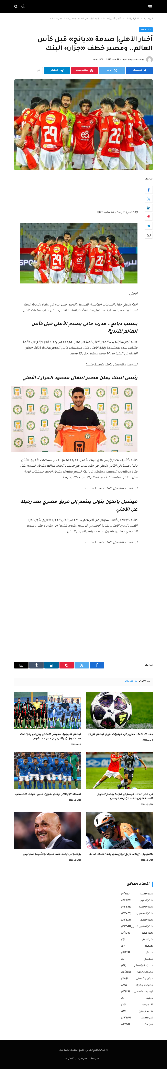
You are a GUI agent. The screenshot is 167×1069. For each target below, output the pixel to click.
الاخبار (149, 952)
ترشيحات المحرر (143, 991)
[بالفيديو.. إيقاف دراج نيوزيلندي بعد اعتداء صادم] (119, 830)
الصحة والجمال (144, 972)
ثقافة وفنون (145, 1011)
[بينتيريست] (149, 217)
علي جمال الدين (129, 60)
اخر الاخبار (147, 939)
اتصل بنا (68, 1059)
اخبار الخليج (146, 900)
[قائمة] (150, 6)
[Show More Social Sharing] (39, 70)
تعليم (149, 998)
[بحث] (16, 6)
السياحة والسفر (143, 965)
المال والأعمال (144, 978)
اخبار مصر (147, 933)
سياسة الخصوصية (88, 1059)
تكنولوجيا (147, 1005)
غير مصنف (146, 1018)
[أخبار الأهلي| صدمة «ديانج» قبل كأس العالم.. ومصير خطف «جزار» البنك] (83, 124)
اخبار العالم (146, 920)
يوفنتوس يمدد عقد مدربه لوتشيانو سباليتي (52, 854)
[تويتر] (149, 199)
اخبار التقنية (146, 894)
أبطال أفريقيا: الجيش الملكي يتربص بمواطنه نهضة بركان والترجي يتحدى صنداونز (50, 736)
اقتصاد (149, 946)
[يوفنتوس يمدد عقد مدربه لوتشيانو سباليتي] (47, 830)
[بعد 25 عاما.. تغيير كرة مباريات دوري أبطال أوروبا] (119, 710)
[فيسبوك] (149, 190)
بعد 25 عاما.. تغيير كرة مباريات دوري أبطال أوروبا (120, 734)
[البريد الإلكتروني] (149, 235)
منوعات (148, 1024)
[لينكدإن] (149, 208)
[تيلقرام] (149, 226)
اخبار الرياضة (146, 30)
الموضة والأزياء (144, 985)
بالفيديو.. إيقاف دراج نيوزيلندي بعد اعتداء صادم (121, 854)
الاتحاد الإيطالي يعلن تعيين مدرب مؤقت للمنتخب (48, 794)
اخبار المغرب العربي (142, 926)
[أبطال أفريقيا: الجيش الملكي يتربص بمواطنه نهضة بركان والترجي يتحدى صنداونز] (47, 710)
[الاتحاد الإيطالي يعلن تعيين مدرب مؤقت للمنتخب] (47, 770)
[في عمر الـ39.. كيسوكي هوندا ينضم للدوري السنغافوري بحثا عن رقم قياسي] (119, 770)
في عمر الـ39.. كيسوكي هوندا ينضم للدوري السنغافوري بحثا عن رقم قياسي (125, 796)
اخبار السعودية (144, 913)
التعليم (148, 959)
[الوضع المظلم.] (23, 6)
